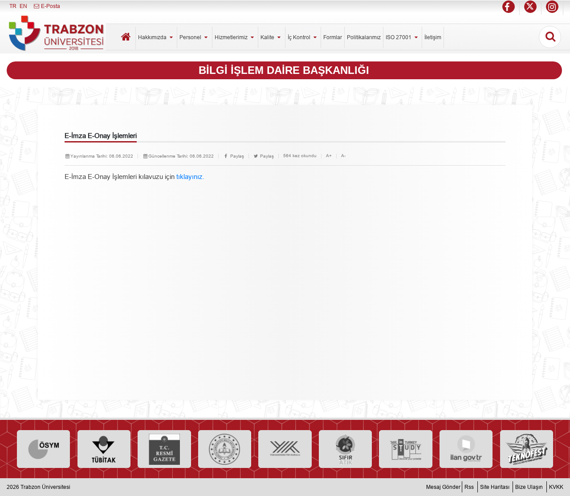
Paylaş (236, 156)
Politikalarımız (364, 37)
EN (23, 6)
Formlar (332, 37)
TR (12, 6)
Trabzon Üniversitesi (45, 487)
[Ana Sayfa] (126, 38)
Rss (469, 487)
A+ (329, 156)
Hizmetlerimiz (232, 37)
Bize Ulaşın (529, 487)
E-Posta (50, 6)
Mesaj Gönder (443, 487)
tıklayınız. (189, 176)
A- (343, 156)
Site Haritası (494, 487)
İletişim (432, 37)
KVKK (556, 487)
